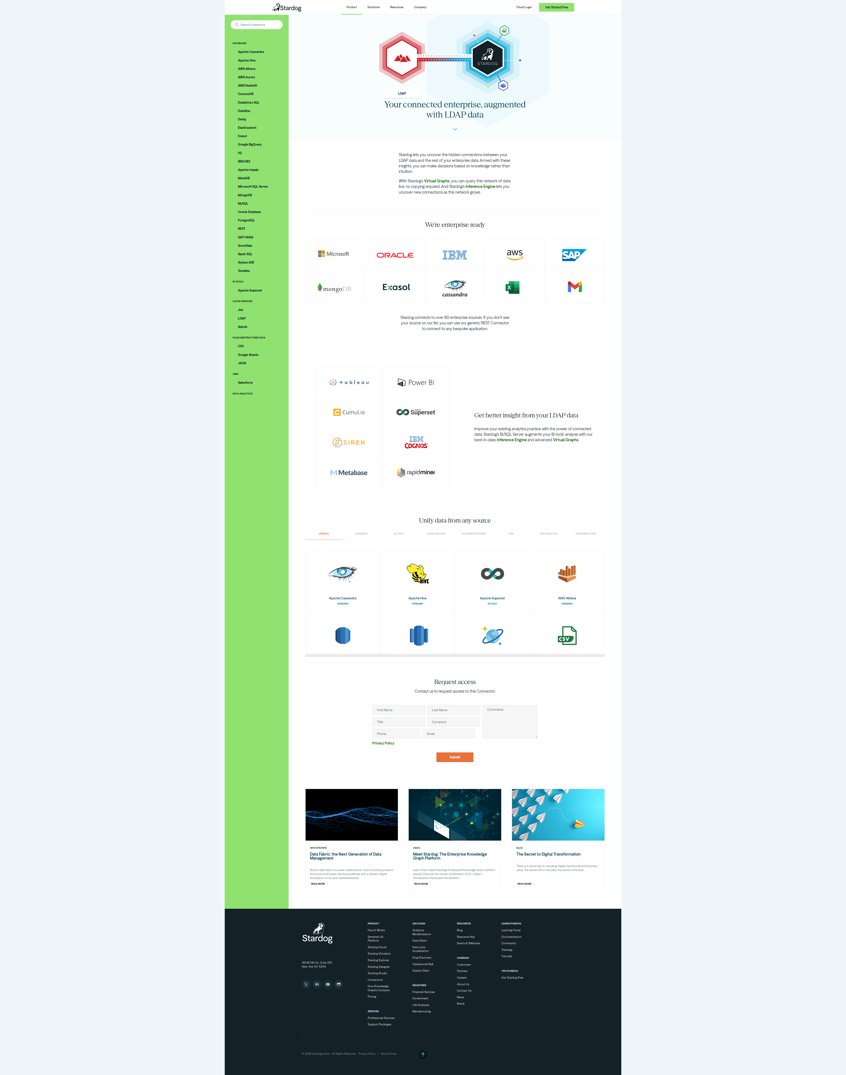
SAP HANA (245, 237)
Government (420, 998)
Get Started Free (556, 7)
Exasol (242, 136)
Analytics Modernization (421, 932)
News (460, 997)
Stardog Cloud (377, 947)
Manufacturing (421, 1011)
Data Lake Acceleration (420, 949)
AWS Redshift (247, 86)
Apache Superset (250, 290)
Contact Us (464, 990)
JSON (242, 363)
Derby (242, 119)
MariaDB (244, 178)
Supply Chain (420, 970)
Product (373, 923)
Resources (464, 923)
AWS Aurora (246, 77)
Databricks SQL (249, 103)
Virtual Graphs (437, 180)
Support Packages (379, 1024)
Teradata (244, 271)
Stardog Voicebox (379, 953)
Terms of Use (389, 1053)
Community (508, 943)
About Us (463, 984)
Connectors (375, 980)
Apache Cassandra (251, 52)
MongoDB (245, 195)
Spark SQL (245, 254)
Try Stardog (509, 970)
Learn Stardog (511, 923)
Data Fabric (419, 940)
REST (241, 229)
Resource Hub (466, 937)
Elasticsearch (247, 128)
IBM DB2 (244, 161)
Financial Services (423, 992)
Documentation (511, 937)
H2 (240, 153)
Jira (240, 310)
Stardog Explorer (378, 960)
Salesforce (245, 383)
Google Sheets (248, 355)
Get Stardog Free (512, 977)
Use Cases (418, 923)
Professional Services (381, 1018)
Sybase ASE (246, 262)
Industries (419, 985)
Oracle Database (249, 212)
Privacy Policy (383, 743)
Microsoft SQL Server (253, 187)
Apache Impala (248, 170)
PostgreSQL (246, 220)
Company (463, 957)
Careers (462, 977)
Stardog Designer (379, 966)
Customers (464, 964)
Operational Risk (423, 964)
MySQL (243, 204)
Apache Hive (247, 60)
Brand (460, 1003)
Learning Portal (511, 930)
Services (373, 1011)
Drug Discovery (421, 957)
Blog (460, 930)
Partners (462, 971)
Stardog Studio (377, 973)
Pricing (372, 996)
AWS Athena (246, 69)
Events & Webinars (468, 943)
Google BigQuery (250, 144)
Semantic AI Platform (375, 938)
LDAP (242, 318)
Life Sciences (420, 1005)
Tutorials (506, 956)
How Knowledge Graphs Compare (379, 988)
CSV (241, 346)
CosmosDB (246, 94)
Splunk (242, 327)
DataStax (244, 111)
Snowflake (245, 246)
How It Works (376, 930)
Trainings (506, 950)
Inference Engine (480, 186)
